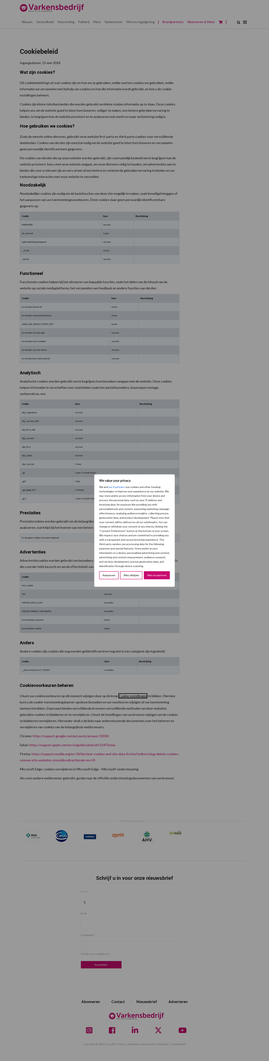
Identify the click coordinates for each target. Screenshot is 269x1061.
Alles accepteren (157, 575)
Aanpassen (108, 575)
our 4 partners (117, 486)
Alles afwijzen (131, 575)
